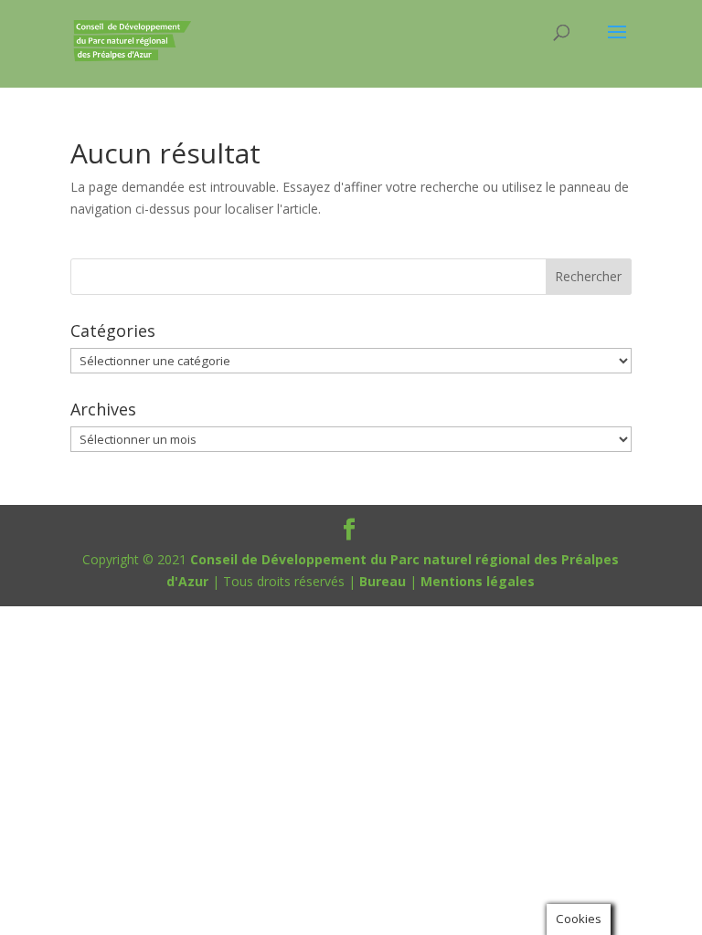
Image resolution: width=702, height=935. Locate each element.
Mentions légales (477, 581)
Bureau (382, 581)
